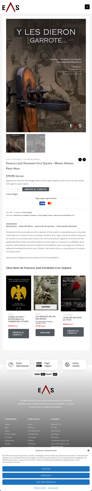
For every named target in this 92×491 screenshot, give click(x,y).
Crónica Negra (16, 159)
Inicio (8, 159)
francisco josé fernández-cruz (64, 215)
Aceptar (46, 469)
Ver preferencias (46, 482)
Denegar (46, 475)
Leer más (45, 332)
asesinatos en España (21, 215)
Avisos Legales (53, 488)
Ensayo (50, 215)
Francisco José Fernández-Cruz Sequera (29, 163)
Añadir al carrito (36, 189)
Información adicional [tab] (67, 226)
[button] (88, 450)
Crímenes (32, 215)
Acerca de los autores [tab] (44, 226)
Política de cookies (40, 488)
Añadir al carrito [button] (18, 333)
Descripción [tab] (11, 226)
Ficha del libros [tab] (26, 226)
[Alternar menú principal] (87, 6)
